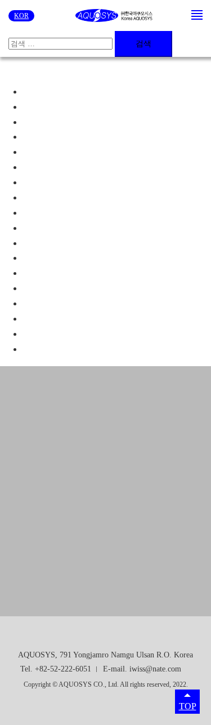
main (31, 349)
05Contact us (46, 334)
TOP (187, 706)
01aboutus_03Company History (79, 122)
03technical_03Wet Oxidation (75, 258)
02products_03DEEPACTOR (76, 197)
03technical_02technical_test (73, 243)
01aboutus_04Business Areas (75, 136)
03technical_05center (60, 288)
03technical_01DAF (59, 228)
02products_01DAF (58, 167)
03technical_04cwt (56, 273)
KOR (21, 16)
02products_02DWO (60, 182)
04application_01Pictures (67, 303)
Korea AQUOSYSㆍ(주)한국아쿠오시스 (114, 15)
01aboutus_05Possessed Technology (87, 152)
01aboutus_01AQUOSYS (69, 91)
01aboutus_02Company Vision (78, 107)
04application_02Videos (66, 318)
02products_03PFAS (60, 212)
